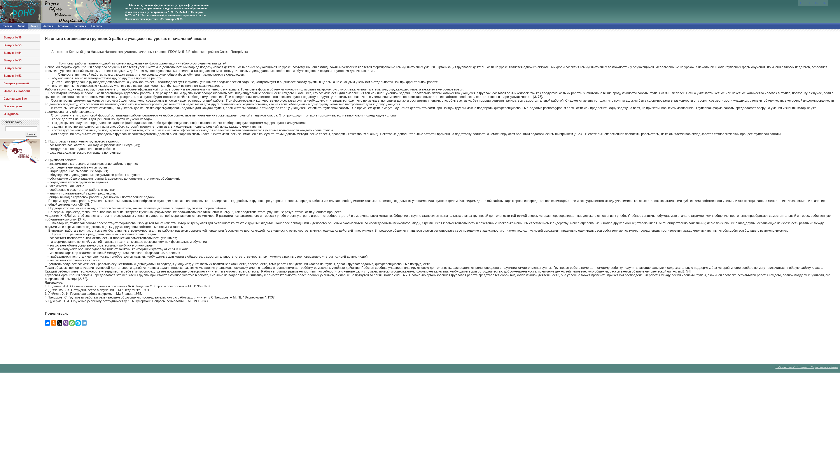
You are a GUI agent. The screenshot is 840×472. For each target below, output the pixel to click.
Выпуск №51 (12, 75)
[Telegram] (84, 323)
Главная (7, 26)
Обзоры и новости (17, 91)
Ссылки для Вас (15, 98)
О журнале (11, 114)
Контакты (96, 26)
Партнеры (80, 26)
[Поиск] (809, 3)
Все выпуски (13, 106)
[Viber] (65, 323)
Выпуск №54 (12, 52)
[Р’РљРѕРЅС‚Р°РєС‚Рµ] (47, 323)
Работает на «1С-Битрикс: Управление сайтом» (806, 367)
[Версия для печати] (824, 3)
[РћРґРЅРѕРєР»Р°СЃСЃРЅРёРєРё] (53, 323)
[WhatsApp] (72, 323)
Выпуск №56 (12, 37)
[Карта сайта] (817, 2)
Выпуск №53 (12, 60)
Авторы (48, 26)
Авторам (63, 26)
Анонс (21, 26)
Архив (34, 26)
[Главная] (47, 11)
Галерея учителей (16, 83)
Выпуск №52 (12, 68)
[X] (59, 323)
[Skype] (78, 323)
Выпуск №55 (12, 45)
